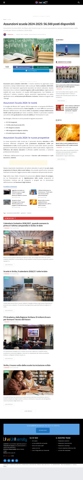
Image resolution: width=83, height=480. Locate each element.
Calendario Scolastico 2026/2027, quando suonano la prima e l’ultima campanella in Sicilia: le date (26, 224)
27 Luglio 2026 (14, 367)
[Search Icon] (79, 2)
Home (4, 19)
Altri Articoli (28, 411)
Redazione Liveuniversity (65, 443)
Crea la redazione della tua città (67, 448)
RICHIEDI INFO (43, 430)
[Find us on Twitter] (8, 460)
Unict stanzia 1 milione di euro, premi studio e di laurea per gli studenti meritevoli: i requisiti (72, 108)
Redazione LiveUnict (63, 441)
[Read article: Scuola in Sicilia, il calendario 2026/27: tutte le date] (28, 288)
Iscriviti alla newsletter (64, 450)
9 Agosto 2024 (19, 34)
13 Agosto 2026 (15, 273)
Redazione (10, 34)
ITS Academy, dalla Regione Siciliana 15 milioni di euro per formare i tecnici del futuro (26, 318)
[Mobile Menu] (4, 2)
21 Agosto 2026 (16, 207)
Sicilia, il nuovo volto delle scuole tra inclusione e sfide (26, 365)
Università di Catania (62, 67)
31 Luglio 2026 (67, 89)
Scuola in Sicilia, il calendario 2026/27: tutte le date (25, 271)
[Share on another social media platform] (51, 70)
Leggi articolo (9, 264)
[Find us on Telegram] (12, 460)
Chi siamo (34, 441)
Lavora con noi (36, 448)
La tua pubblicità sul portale (39, 443)
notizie (29, 213)
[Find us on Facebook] (4, 460)
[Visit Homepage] (41, 2)
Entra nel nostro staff (37, 445)
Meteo (58, 126)
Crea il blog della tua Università (40, 450)
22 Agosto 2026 (16, 197)
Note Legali (8, 456)
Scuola (9, 19)
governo (23, 213)
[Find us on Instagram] (16, 460)
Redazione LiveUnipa (64, 445)
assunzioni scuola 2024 (13, 213)
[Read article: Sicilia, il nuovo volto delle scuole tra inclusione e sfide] (28, 382)
